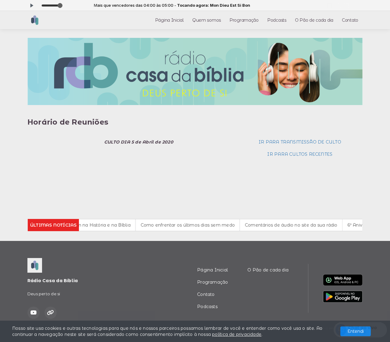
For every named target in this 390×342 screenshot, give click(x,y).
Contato (350, 20)
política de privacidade (236, 334)
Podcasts (276, 20)
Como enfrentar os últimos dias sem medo (182, 225)
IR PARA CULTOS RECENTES (299, 154)
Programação (244, 20)
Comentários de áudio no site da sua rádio (285, 225)
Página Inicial (169, 20)
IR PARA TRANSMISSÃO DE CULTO (300, 142)
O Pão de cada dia (314, 20)
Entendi (356, 331)
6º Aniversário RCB (362, 225)
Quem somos (206, 20)
